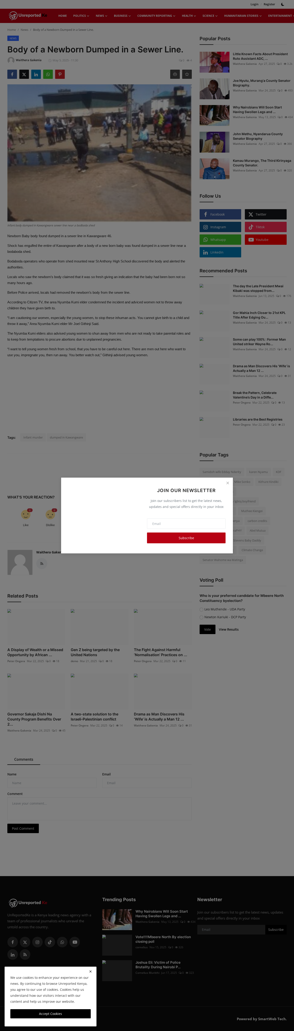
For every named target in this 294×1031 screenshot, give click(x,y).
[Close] (227, 483)
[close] (90, 971)
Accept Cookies (50, 1013)
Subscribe (186, 538)
